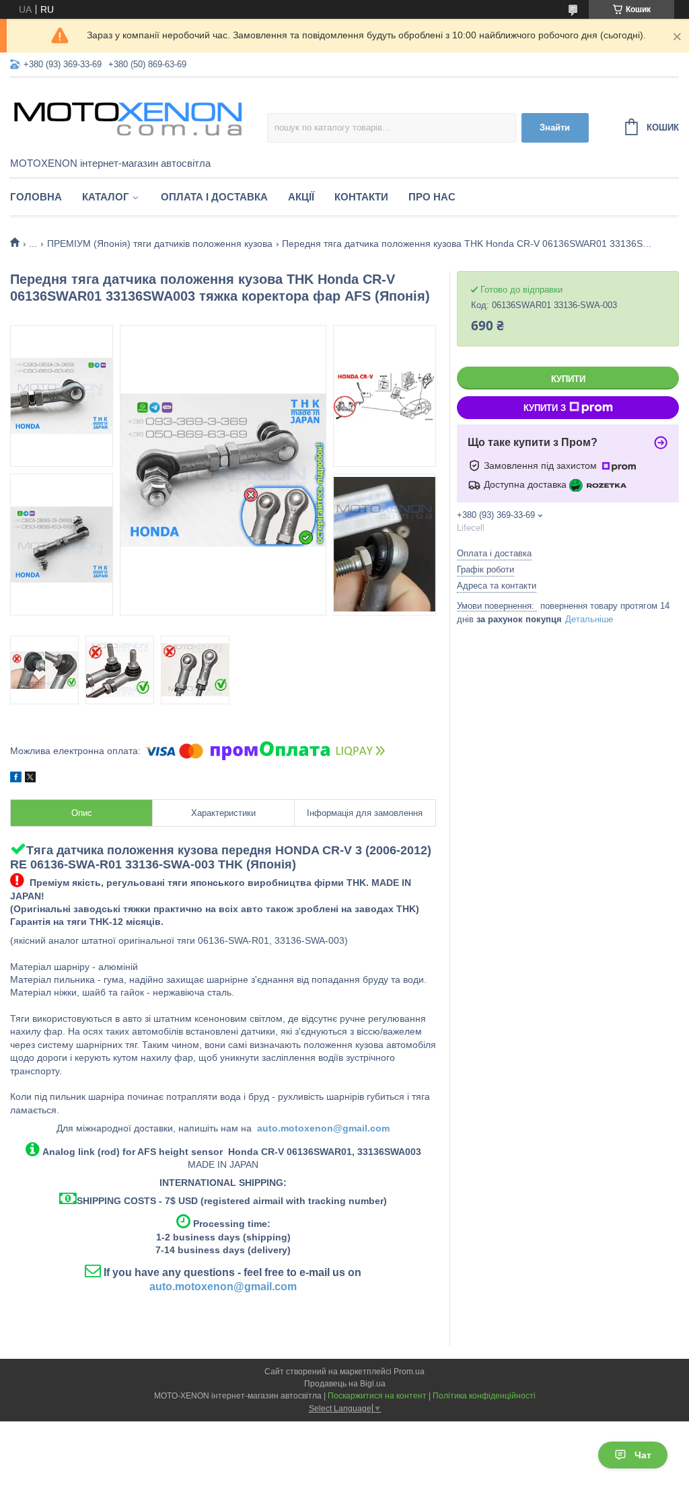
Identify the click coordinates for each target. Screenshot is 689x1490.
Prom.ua (409, 1371)
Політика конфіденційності (484, 1396)
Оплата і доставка (214, 197)
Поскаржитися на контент (377, 1396)
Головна (36, 197)
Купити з (544, 408)
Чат (642, 1455)
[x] (30, 779)
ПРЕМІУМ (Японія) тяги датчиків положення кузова (160, 243)
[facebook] (16, 779)
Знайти (555, 127)
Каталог (105, 197)
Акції (301, 197)
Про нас (432, 197)
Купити (568, 379)
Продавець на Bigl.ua (345, 1383)
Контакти (361, 197)
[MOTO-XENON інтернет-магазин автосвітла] (128, 118)
